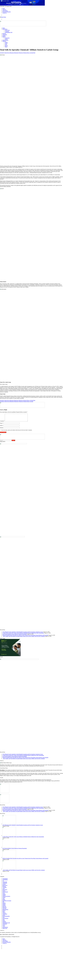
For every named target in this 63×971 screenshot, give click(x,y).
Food (6, 44)
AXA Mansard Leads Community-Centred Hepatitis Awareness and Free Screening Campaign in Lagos (22, 631)
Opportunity (4, 913)
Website (1, 427)
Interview (4, 906)
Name (1, 423)
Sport (3, 919)
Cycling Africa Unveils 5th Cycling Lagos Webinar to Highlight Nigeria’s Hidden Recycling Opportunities (23, 632)
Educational (4, 889)
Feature (3, 897)
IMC (3, 901)
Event (3, 892)
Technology (4, 34)
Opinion (4, 912)
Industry (4, 36)
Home (3, 8)
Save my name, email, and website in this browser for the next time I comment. (16, 430)
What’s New (7, 30)
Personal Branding (6, 916)
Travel (3, 925)
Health (6, 42)
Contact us (4, 12)
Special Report (5, 40)
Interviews (4, 907)
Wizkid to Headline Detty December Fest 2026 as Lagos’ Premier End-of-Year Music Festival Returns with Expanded (25, 635)
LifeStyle (4, 41)
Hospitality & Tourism (6, 900)
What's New (4, 928)
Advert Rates (5, 10)
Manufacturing (5, 909)
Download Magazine (6, 11)
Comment (2, 421)
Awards (3, 884)
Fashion (4, 894)
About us (4, 9)
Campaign (7, 31)
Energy (6, 39)
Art (3, 880)
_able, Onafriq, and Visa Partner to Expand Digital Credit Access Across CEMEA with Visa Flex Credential (23, 636)
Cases (3, 888)
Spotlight (4, 921)
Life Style (4, 908)
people (3, 915)
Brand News (4, 29)
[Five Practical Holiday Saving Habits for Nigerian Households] (9, 847)
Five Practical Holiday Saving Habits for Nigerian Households (14, 634)
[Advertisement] (31, 156)
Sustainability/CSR (8, 32)
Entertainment (5, 891)
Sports (6, 43)
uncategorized (5, 927)
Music (6, 46)
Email (1, 425)
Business (4, 33)
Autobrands (7, 37)
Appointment (5, 878)
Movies (6, 45)
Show (3, 917)
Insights (3, 35)
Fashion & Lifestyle (6, 896)
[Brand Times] (3, 17)
